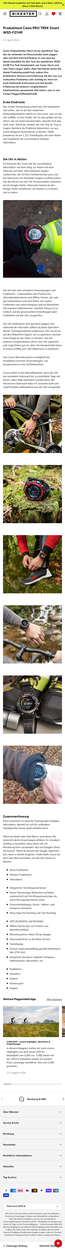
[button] (53, 13)
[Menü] (5, 13)
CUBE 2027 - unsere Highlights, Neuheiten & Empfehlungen (28, 1043)
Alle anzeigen (54, 999)
